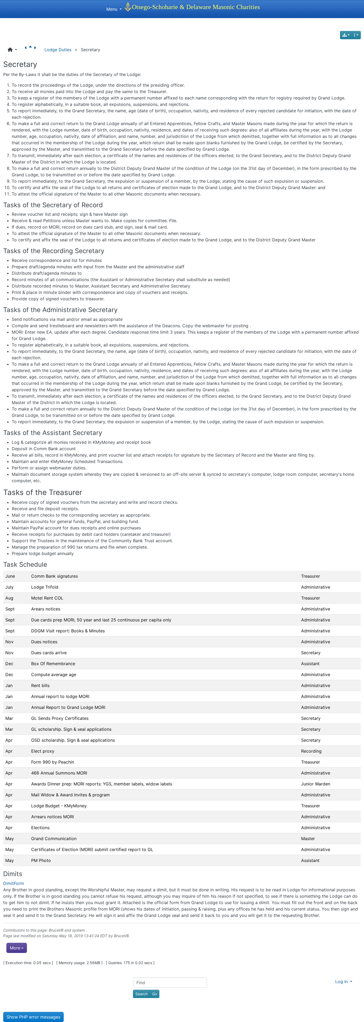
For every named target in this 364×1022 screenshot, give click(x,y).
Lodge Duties (58, 49)
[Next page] (36, 50)
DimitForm (13, 883)
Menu (112, 9)
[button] (12, 50)
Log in (342, 981)
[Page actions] (356, 35)
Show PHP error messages (33, 1017)
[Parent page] (31, 50)
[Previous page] (27, 50)
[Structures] (346, 35)
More (15, 948)
